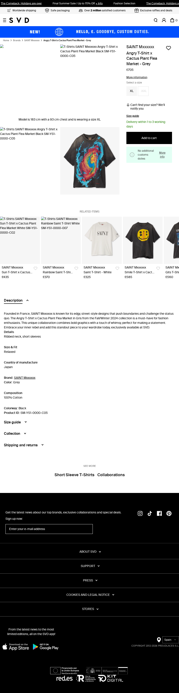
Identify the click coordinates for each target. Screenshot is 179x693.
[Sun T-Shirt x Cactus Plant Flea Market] (20, 240)
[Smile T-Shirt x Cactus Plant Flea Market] (143, 240)
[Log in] (164, 20)
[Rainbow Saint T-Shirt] (61, 240)
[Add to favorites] (168, 47)
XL (132, 91)
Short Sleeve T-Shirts (74, 475)
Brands (17, 40)
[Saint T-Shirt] (102, 240)
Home (6, 40)
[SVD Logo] (19, 20)
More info (162, 154)
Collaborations (111, 475)
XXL (144, 91)
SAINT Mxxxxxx (32, 40)
